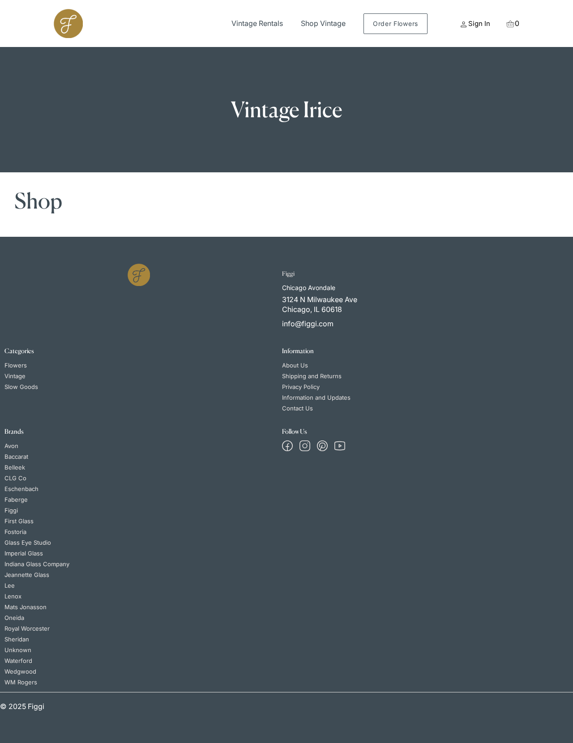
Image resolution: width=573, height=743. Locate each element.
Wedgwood (20, 671)
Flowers (15, 365)
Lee (9, 585)
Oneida (14, 617)
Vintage (15, 376)
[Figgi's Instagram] (304, 445)
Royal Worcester (27, 628)
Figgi (11, 510)
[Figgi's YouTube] (339, 445)
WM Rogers (20, 682)
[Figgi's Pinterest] (322, 445)
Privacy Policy (301, 386)
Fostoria (15, 531)
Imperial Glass (23, 553)
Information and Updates (316, 397)
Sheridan (16, 639)
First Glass (19, 521)
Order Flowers (395, 23)
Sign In (479, 23)
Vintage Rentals (257, 23)
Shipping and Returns (312, 376)
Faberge (16, 499)
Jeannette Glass (26, 574)
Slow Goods (21, 386)
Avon (11, 445)
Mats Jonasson (25, 607)
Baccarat (16, 456)
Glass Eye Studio (27, 542)
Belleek (14, 467)
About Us (295, 365)
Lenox (12, 596)
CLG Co (15, 478)
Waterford (18, 660)
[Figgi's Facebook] (287, 445)
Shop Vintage (323, 23)
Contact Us (297, 408)
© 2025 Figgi (22, 706)
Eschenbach (21, 488)
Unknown (17, 649)
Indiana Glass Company (36, 564)
